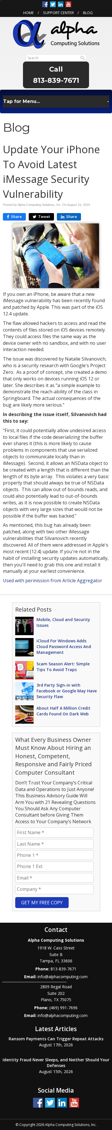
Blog (88, 12)
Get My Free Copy (42, 902)
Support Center (58, 12)
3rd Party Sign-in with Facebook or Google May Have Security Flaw (66, 690)
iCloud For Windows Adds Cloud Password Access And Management (63, 646)
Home (28, 12)
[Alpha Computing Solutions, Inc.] (56, 33)
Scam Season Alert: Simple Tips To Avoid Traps (63, 666)
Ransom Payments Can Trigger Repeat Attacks (56, 1038)
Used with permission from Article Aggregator (52, 580)
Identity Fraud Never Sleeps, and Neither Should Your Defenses (56, 1062)
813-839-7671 (56, 80)
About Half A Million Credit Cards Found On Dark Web (63, 711)
